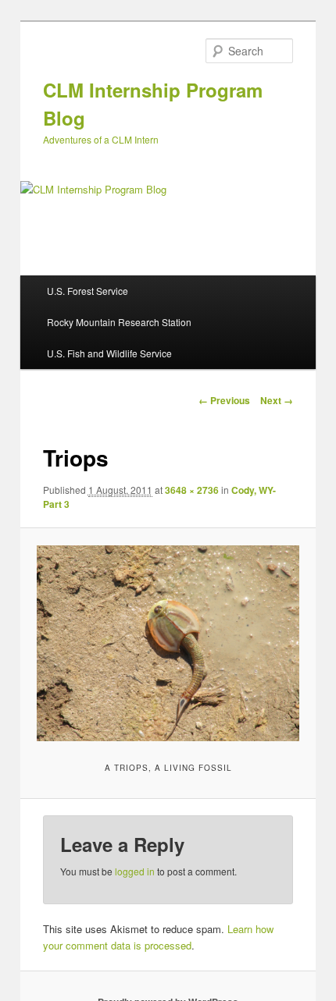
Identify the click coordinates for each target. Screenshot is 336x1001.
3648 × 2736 (192, 490)
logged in (135, 871)
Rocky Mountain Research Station (119, 321)
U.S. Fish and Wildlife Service (109, 353)
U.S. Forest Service (87, 290)
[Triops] (167, 643)
